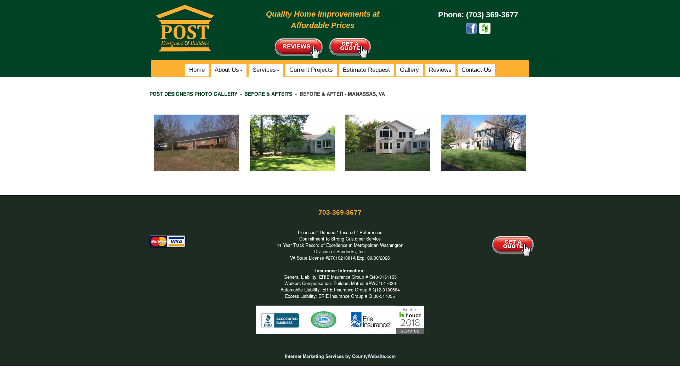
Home (197, 69)
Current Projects (311, 69)
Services (264, 69)
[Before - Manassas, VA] (196, 143)
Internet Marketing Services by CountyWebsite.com (340, 356)
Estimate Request (366, 69)
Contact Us (476, 69)
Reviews (440, 69)
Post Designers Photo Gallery (193, 93)
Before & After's (268, 93)
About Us (227, 69)
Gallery (409, 69)
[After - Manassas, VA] (388, 143)
